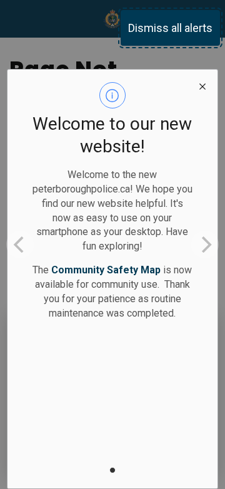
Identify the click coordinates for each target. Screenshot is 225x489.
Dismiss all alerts (170, 27)
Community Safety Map (106, 270)
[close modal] (203, 85)
